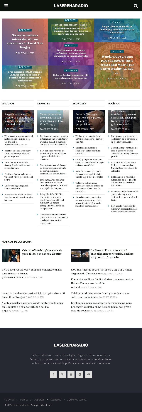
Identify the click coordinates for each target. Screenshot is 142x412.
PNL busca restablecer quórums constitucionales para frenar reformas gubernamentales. (123, 117)
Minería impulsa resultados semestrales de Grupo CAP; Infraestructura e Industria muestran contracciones (88, 201)
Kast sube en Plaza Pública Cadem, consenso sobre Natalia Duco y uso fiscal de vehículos (124, 166)
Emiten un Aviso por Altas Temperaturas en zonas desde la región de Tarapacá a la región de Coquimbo (53, 184)
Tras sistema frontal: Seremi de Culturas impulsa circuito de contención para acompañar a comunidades (25, 76)
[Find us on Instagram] (71, 374)
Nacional (117, 22)
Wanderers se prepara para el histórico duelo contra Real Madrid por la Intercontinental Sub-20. (117, 64)
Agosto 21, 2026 (25, 53)
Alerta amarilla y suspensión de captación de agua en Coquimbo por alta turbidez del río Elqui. (32, 306)
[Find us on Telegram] (79, 374)
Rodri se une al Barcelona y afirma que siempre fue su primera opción (17, 153)
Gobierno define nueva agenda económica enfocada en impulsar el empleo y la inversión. (89, 187)
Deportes (25, 30)
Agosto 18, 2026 (109, 297)
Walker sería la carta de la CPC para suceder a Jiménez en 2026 (88, 139)
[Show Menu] (6, 5)
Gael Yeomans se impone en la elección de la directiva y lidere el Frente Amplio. (124, 139)
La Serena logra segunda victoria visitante (16, 187)
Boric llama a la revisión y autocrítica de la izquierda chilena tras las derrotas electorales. (123, 181)
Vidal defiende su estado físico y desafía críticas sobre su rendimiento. (18, 165)
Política (24, 399)
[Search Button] (136, 5)
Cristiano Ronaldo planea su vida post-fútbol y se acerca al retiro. (18, 177)
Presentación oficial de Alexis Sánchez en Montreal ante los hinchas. (18, 197)
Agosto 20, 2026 (117, 78)
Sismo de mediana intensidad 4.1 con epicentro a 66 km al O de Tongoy (25, 41)
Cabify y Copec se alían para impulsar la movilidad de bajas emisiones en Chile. (89, 162)
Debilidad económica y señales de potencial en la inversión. (87, 150)
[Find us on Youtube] (88, 374)
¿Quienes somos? (77, 399)
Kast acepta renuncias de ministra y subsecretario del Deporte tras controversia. (124, 209)
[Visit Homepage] (71, 5)
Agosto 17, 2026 (114, 273)
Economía (71, 70)
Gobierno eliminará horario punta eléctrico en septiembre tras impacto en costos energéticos (54, 218)
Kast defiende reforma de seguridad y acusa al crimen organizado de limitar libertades (70, 53)
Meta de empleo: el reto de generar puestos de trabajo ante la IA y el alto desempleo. (89, 174)
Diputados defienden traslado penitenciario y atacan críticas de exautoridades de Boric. (125, 195)
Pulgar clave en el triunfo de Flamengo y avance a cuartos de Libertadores (117, 29)
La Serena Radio (21, 405)
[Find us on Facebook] (53, 374)
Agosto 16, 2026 (93, 287)
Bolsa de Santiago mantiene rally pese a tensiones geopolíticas (71, 76)
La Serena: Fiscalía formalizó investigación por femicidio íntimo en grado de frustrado (112, 254)
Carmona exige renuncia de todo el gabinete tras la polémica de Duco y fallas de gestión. (124, 152)
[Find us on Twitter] (62, 374)
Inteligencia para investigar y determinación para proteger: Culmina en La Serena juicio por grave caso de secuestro (71, 29)
